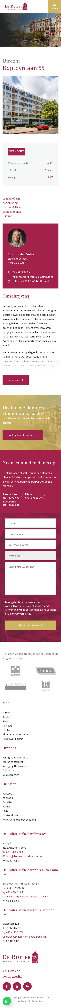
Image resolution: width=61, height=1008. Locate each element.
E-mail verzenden (28, 625)
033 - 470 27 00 (14, 852)
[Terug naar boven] (54, 1001)
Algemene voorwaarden (16, 734)
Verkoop (7, 793)
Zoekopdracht (11, 815)
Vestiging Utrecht (13, 761)
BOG (5, 811)
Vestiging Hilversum (14, 766)
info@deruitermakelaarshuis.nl (24, 856)
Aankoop (8, 797)
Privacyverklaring (13, 738)
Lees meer (14, 380)
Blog (5, 721)
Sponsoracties (11, 774)
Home (6, 712)
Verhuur (7, 806)
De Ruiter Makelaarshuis (39, 997)
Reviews (7, 725)
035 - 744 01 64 (14, 892)
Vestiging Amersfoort (15, 757)
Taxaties (7, 802)
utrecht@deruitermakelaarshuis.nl (26, 936)
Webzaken (37, 1001)
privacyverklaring (21, 613)
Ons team (8, 770)
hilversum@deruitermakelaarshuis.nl (27, 896)
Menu (55, 8)
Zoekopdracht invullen (21, 435)
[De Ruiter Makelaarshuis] (16, 6)
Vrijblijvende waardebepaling (19, 819)
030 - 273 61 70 (14, 932)
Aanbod (7, 717)
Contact (7, 730)
